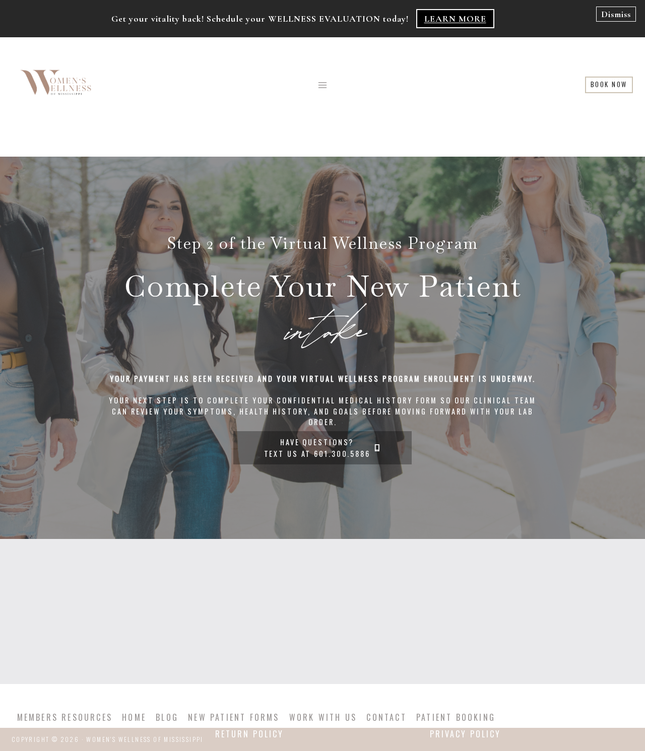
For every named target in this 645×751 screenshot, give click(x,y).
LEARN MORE (455, 18)
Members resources (64, 717)
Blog (167, 717)
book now (609, 84)
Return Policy (249, 734)
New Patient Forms (233, 717)
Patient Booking (455, 717)
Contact (386, 717)
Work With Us (323, 717)
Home (134, 717)
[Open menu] (322, 85)
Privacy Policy (465, 734)
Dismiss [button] (616, 14)
